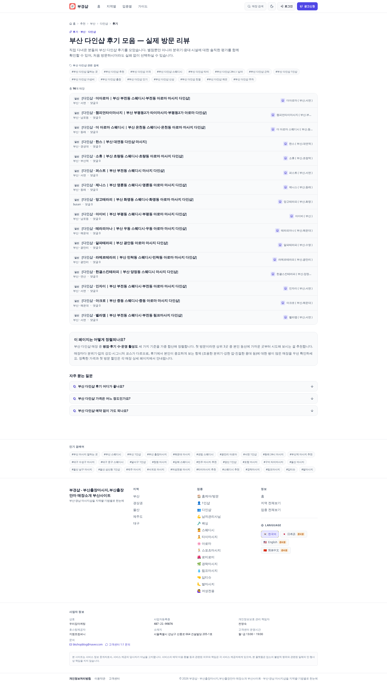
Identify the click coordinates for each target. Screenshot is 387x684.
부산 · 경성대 (81, 146)
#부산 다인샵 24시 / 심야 (229, 71)
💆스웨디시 (205, 530)
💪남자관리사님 (209, 516)
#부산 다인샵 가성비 (83, 79)
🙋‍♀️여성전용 (205, 591)
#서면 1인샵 (250, 454)
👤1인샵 (203, 503)
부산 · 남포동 (81, 117)
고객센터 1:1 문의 (119, 644)
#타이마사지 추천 (206, 469)
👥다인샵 (204, 510)
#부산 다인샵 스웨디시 (169, 71)
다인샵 (104, 23)
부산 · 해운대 (81, 233)
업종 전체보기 (271, 510)
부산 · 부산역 (81, 161)
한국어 (269, 534)
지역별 (111, 6)
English (274, 542)
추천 (83, 23)
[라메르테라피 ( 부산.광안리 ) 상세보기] (193, 259)
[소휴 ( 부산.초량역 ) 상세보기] (193, 158)
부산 (92, 23)
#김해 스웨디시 (181, 462)
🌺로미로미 (205, 557)
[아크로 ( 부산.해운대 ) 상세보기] (193, 303)
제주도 (138, 516)
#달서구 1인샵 (138, 462)
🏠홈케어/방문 (208, 496)
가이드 (143, 6)
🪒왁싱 (202, 523)
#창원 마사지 (159, 462)
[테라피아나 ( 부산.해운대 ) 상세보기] (193, 231)
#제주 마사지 (133, 469)
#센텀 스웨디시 (205, 454)
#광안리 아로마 (228, 454)
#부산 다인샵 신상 (164, 79)
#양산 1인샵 (229, 462)
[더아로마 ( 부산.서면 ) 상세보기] (193, 100)
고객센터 (114, 678)
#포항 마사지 (250, 462)
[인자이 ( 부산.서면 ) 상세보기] (193, 288)
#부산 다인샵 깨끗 (217, 79)
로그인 (289, 6)
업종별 (127, 6)
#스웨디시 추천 (230, 469)
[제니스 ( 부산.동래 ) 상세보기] (193, 187)
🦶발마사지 (205, 584)
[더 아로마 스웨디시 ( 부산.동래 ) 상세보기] (193, 129)
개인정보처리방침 (80, 678)
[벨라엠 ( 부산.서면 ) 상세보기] (193, 317)
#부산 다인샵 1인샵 (286, 71)
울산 (136, 510)
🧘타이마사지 (207, 537)
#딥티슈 (290, 469)
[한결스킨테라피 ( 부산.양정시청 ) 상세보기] (193, 274)
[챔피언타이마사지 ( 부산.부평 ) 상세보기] (193, 115)
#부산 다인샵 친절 (190, 79)
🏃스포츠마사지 (209, 550)
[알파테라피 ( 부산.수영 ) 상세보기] (193, 245)
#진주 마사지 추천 (206, 462)
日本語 (293, 534)
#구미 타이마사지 (273, 462)
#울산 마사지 (297, 462)
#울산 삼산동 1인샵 (109, 469)
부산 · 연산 (79, 276)
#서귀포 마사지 (155, 469)
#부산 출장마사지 (157, 454)
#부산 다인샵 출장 (111, 79)
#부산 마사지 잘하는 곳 (85, 454)
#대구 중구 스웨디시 (112, 462)
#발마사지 (307, 469)
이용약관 (99, 678)
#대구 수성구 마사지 (83, 462)
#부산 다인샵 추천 (114, 71)
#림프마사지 (273, 469)
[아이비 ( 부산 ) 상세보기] (193, 216)
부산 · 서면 (79, 103)
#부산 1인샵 (134, 454)
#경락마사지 (253, 469)
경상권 (138, 503)
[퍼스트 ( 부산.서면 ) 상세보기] (193, 173)
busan (77, 204)
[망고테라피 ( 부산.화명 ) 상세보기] (193, 201)
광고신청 (309, 6)
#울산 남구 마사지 (82, 469)
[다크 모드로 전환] (272, 6)
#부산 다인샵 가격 (140, 71)
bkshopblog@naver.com (88, 644)
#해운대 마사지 (181, 454)
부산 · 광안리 (81, 247)
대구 (136, 523)
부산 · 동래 (79, 132)
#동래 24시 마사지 (273, 454)
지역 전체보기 (271, 503)
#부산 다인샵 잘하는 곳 (85, 71)
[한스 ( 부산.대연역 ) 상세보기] (193, 144)
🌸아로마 (204, 543)
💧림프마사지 (207, 570)
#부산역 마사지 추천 (301, 454)
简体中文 (275, 550)
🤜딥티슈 (204, 577)
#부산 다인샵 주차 (244, 79)
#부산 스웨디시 (112, 454)
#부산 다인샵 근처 (259, 71)
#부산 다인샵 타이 (199, 71)
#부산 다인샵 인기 (137, 79)
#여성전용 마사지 (180, 469)
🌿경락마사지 (207, 564)
